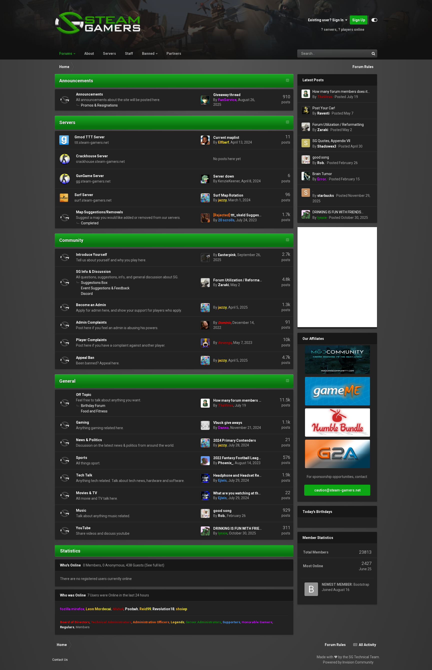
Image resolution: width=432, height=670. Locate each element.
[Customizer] (374, 20)
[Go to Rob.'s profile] (205, 513)
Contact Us (60, 659)
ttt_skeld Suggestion (248, 215)
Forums (65, 54)
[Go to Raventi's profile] (306, 110)
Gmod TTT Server (89, 137)
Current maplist (226, 138)
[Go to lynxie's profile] (205, 530)
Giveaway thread (226, 95)
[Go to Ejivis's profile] (205, 478)
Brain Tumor (322, 174)
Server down (223, 176)
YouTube (83, 528)
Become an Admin (91, 305)
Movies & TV (86, 493)
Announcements (76, 80)
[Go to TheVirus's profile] (205, 403)
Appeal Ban (85, 358)
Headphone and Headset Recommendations (249, 475)
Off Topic (83, 395)
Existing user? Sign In (326, 20)
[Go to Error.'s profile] (306, 176)
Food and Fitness (94, 411)
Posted (346, 97)
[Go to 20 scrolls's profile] (205, 217)
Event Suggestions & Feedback (105, 288)
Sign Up (358, 20)
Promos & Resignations (99, 105)
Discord (87, 294)
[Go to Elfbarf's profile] (205, 140)
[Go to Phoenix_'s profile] (205, 460)
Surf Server (83, 195)
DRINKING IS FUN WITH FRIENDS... (241, 528)
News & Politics (89, 440)
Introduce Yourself (91, 255)
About (89, 54)
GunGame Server (90, 176)
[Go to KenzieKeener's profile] (205, 178)
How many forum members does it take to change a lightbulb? (340, 92)
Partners (173, 54)
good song (222, 511)
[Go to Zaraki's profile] (205, 282)
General (67, 381)
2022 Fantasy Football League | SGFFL (244, 458)
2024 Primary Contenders (234, 440)
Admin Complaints (91, 322)
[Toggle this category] (287, 81)
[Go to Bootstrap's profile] (311, 589)
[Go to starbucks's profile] (306, 192)
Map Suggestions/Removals (99, 212)
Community (71, 240)
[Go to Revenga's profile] (205, 342)
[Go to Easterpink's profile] (205, 257)
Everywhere (354, 53)
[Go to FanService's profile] (205, 100)
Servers (109, 54)
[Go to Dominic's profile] (205, 325)
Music (81, 510)
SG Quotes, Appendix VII (331, 141)
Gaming (82, 422)
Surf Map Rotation (228, 195)
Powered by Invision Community (348, 662)
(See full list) (154, 565)
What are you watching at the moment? (245, 493)
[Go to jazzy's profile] (205, 197)
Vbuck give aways (227, 423)
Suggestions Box (94, 283)
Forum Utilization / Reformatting (240, 280)
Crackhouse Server (92, 156)
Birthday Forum (93, 406)
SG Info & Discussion (93, 272)
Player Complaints (91, 340)
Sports (81, 458)
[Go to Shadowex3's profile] (306, 143)
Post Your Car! (323, 108)
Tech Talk (84, 475)
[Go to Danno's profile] (205, 425)
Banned (148, 54)
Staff (129, 54)
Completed (89, 223)
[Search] (373, 54)
